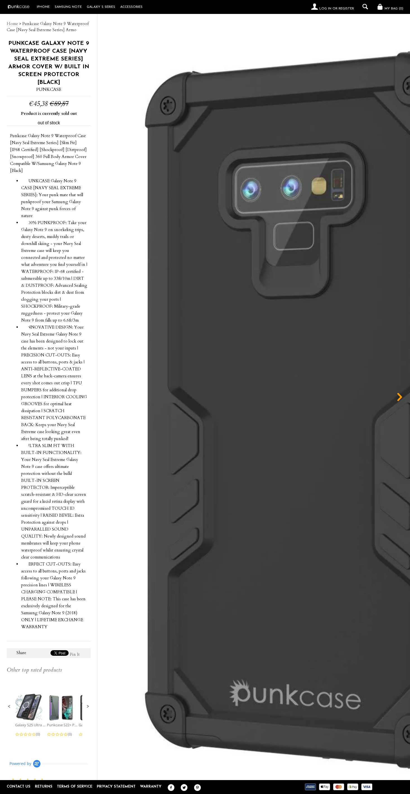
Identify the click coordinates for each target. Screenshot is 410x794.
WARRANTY (150, 786)
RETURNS (43, 786)
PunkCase (48, 89)
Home (12, 23)
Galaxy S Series (101, 7)
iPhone (43, 7)
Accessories (131, 7)
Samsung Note (68, 7)
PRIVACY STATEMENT (116, 786)
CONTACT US (18, 786)
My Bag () (393, 8)
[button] (9, 706)
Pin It (75, 654)
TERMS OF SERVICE (74, 786)
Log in (325, 8)
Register (346, 8)
